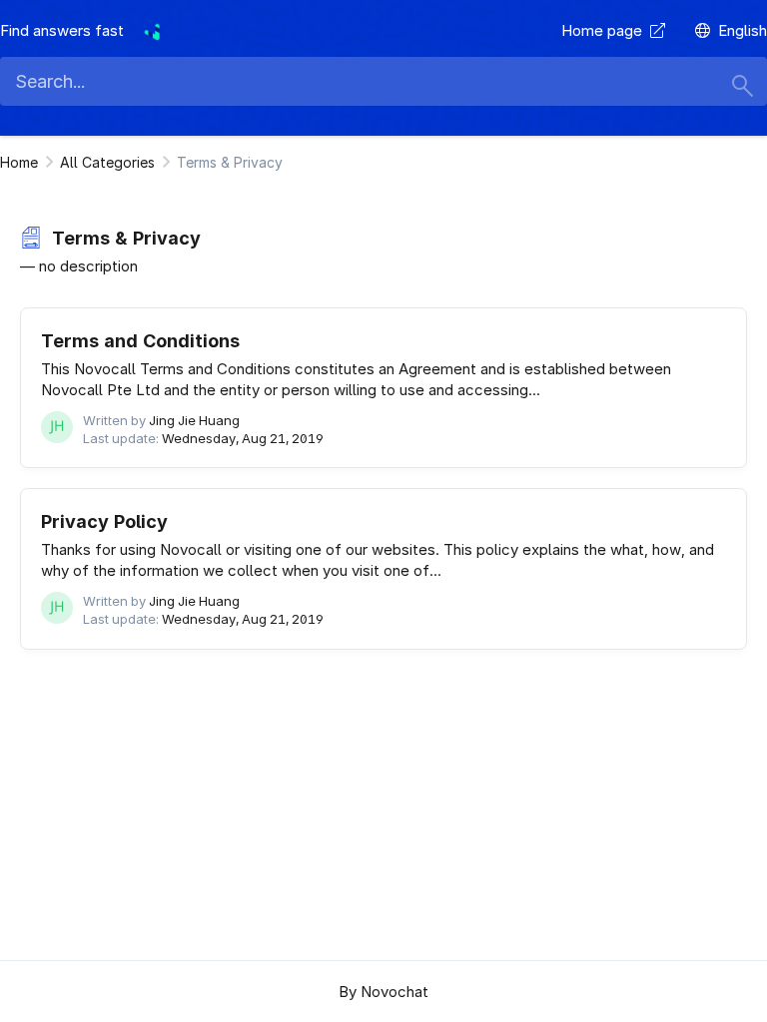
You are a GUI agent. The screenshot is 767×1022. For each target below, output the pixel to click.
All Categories (107, 162)
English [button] (742, 30)
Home (19, 162)
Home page (605, 30)
